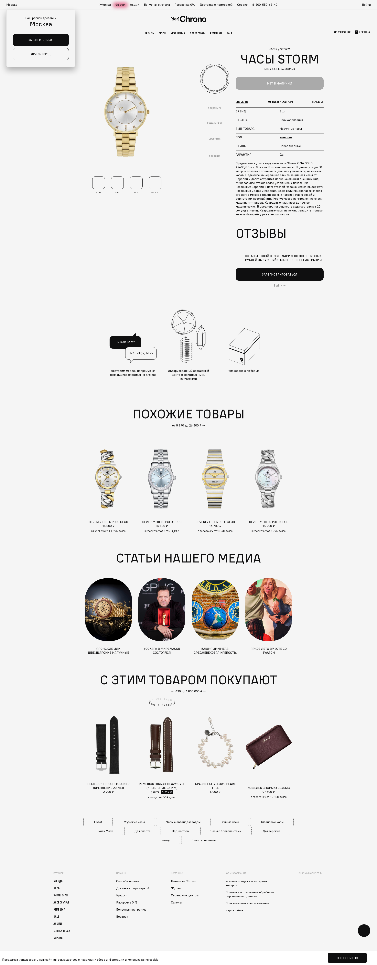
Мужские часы (134, 822)
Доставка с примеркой (216, 4)
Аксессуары (197, 33)
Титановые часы (272, 822)
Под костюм (180, 831)
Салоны (176, 902)
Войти (366, 4)
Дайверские (271, 831)
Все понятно (347, 958)
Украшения (178, 33)
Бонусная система (157, 4)
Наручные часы (291, 129)
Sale (229, 33)
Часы (162, 33)
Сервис (242, 4)
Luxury (165, 840)
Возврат (122, 916)
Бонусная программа (131, 909)
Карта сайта (234, 910)
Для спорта (142, 831)
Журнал (105, 4)
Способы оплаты (127, 881)
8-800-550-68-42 (264, 4)
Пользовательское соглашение (247, 903)
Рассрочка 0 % (126, 902)
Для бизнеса (61, 931)
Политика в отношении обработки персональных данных (250, 894)
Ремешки (216, 33)
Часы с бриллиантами (225, 831)
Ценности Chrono (183, 881)
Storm (284, 111)
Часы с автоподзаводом (183, 822)
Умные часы (230, 822)
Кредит (121, 895)
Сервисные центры (185, 895)
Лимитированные (203, 840)
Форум (120, 4)
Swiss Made (105, 831)
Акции (134, 4)
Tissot (97, 822)
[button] (13, 4)
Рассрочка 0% (185, 4)
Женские (286, 137)
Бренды (150, 33)
